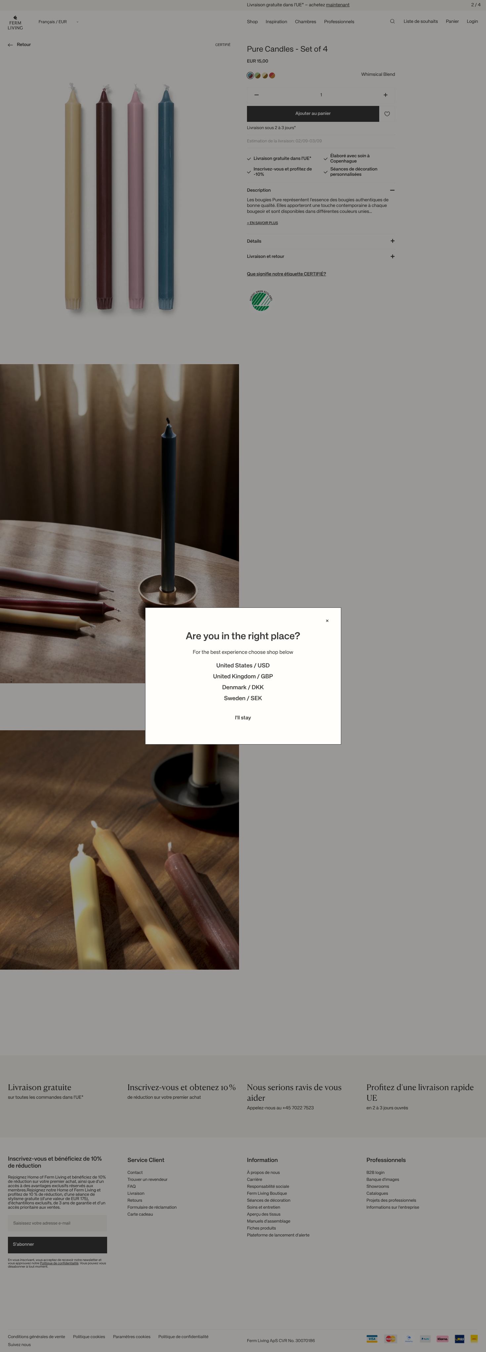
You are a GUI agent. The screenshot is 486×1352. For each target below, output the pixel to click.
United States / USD (243, 666)
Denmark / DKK (243, 688)
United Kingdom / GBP (243, 677)
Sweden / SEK (243, 699)
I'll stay (243, 718)
